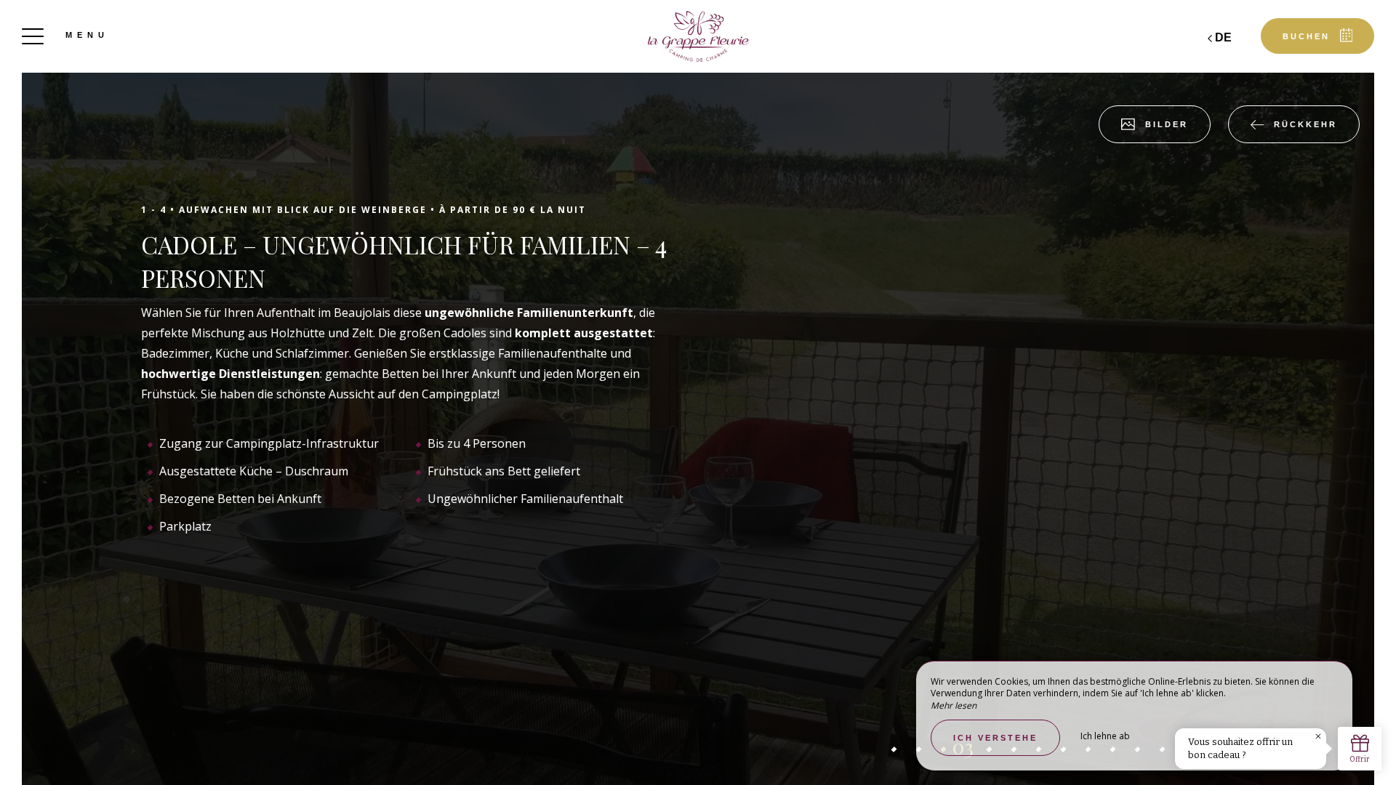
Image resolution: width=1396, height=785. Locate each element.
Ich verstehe (995, 737)
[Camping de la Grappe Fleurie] (698, 36)
